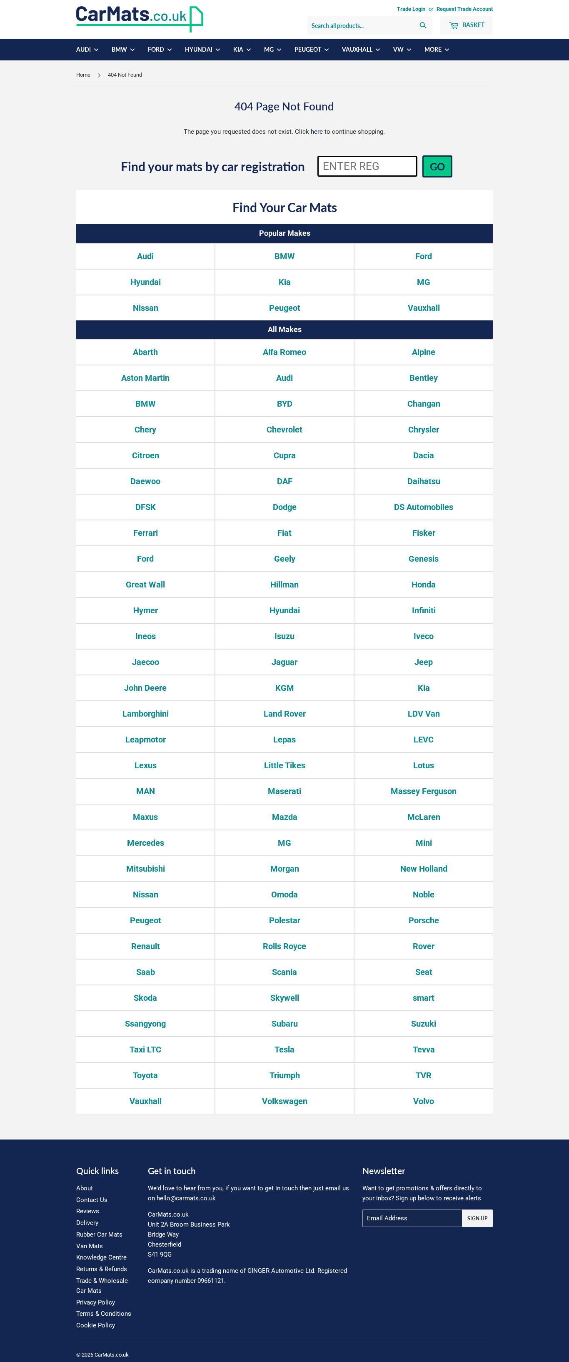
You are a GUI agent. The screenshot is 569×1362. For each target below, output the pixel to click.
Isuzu (284, 636)
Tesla (284, 1050)
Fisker (423, 533)
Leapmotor (145, 740)
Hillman (284, 585)
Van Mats (89, 1246)
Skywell (284, 998)
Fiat (284, 533)
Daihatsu (423, 481)
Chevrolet (284, 430)
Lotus (423, 765)
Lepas (284, 740)
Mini (424, 843)
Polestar (284, 920)
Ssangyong (145, 1024)
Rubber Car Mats (99, 1234)
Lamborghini (145, 714)
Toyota (145, 1075)
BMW (120, 49)
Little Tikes (284, 765)
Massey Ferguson (424, 791)
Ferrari (145, 533)
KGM (284, 688)
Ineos (145, 636)
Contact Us (91, 1200)
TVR (424, 1075)
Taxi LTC (145, 1050)
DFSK (145, 507)
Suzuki (423, 1024)
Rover (423, 946)
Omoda (284, 895)
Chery (145, 430)
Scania (284, 972)
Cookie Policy (95, 1325)
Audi (84, 49)
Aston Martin (145, 378)
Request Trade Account (465, 9)
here (317, 131)
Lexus (146, 765)
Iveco (424, 636)
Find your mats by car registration (213, 166)
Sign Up (477, 1218)
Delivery (87, 1223)
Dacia (423, 455)
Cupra (285, 455)
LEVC (424, 740)
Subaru (285, 1024)
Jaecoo (145, 662)
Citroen (145, 455)
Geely (284, 559)
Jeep (423, 662)
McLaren (423, 817)
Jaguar (284, 662)
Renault (145, 946)
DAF (284, 481)
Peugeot (308, 49)
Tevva (424, 1050)
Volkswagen (284, 1101)
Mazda (284, 817)
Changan (423, 404)
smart (423, 998)
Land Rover (285, 714)
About (84, 1188)
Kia (239, 49)
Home (83, 75)
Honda (424, 585)
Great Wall (145, 585)
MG (269, 49)
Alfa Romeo (284, 352)
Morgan (284, 869)
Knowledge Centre (101, 1257)
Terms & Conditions (103, 1313)
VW (399, 49)
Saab (145, 972)
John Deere (145, 688)
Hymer (145, 610)
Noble (423, 895)
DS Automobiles (423, 507)
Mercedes (145, 843)
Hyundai (199, 49)
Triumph (285, 1075)
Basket (472, 24)
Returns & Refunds (101, 1269)
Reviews (87, 1211)
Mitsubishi (145, 869)
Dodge (285, 507)
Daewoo (145, 481)
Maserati (284, 791)
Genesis (424, 559)
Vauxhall (358, 49)
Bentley (423, 378)
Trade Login (411, 9)
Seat (423, 972)
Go (437, 166)
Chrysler (423, 430)
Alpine (423, 352)
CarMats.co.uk (112, 1355)
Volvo (423, 1101)
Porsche (424, 920)
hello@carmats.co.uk (186, 1198)
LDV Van (424, 714)
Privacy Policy (95, 1302)
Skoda (145, 998)
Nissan (145, 308)
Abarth (145, 352)
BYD (284, 404)
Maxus (145, 817)
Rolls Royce (284, 946)
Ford (156, 49)
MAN (145, 791)
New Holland (423, 869)
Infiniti (424, 610)
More (433, 49)
